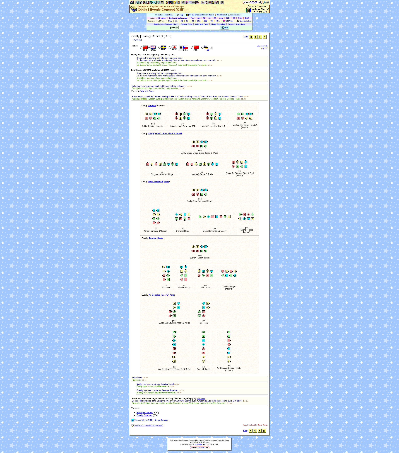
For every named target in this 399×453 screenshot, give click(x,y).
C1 (209, 18)
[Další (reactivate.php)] (260, 37)
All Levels (162, 18)
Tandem (152, 105)
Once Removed (155, 181)
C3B (227, 18)
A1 (198, 18)
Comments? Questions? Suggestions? (148, 425)
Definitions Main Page (164, 15)
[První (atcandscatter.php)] (251, 37)
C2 (215, 18)
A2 (204, 18)
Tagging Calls (186, 24)
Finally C (144, 415)
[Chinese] (194, 48)
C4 (234, 18)
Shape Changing (218, 24)
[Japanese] (172, 48)
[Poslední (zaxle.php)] (265, 37)
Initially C (145, 412)
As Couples (154, 295)
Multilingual (222, 15)
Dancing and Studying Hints (165, 24)
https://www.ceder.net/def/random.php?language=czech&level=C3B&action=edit (199, 440)
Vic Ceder (137, 40)
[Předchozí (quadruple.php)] (255, 37)
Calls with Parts (201, 24)
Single (151, 133)
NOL (240, 18)
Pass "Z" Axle (167, 295)
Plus (192, 18)
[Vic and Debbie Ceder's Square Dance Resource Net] (252, 2)
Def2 (247, 18)
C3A (221, 18)
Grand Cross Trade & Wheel (168, 133)
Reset (166, 181)
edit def (264, 48)
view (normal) (262, 46)
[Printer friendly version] (268, 2)
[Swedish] (162, 48)
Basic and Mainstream (178, 18)
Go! (226, 27)
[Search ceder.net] (264, 2)
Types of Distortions (236, 24)
